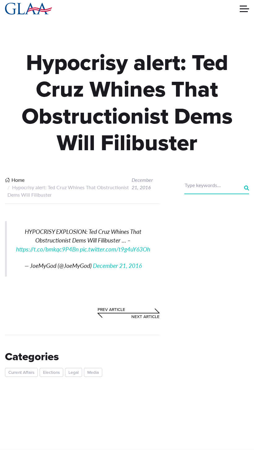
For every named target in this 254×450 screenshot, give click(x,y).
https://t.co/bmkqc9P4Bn (47, 249)
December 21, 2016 (117, 265)
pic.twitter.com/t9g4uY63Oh (115, 249)
